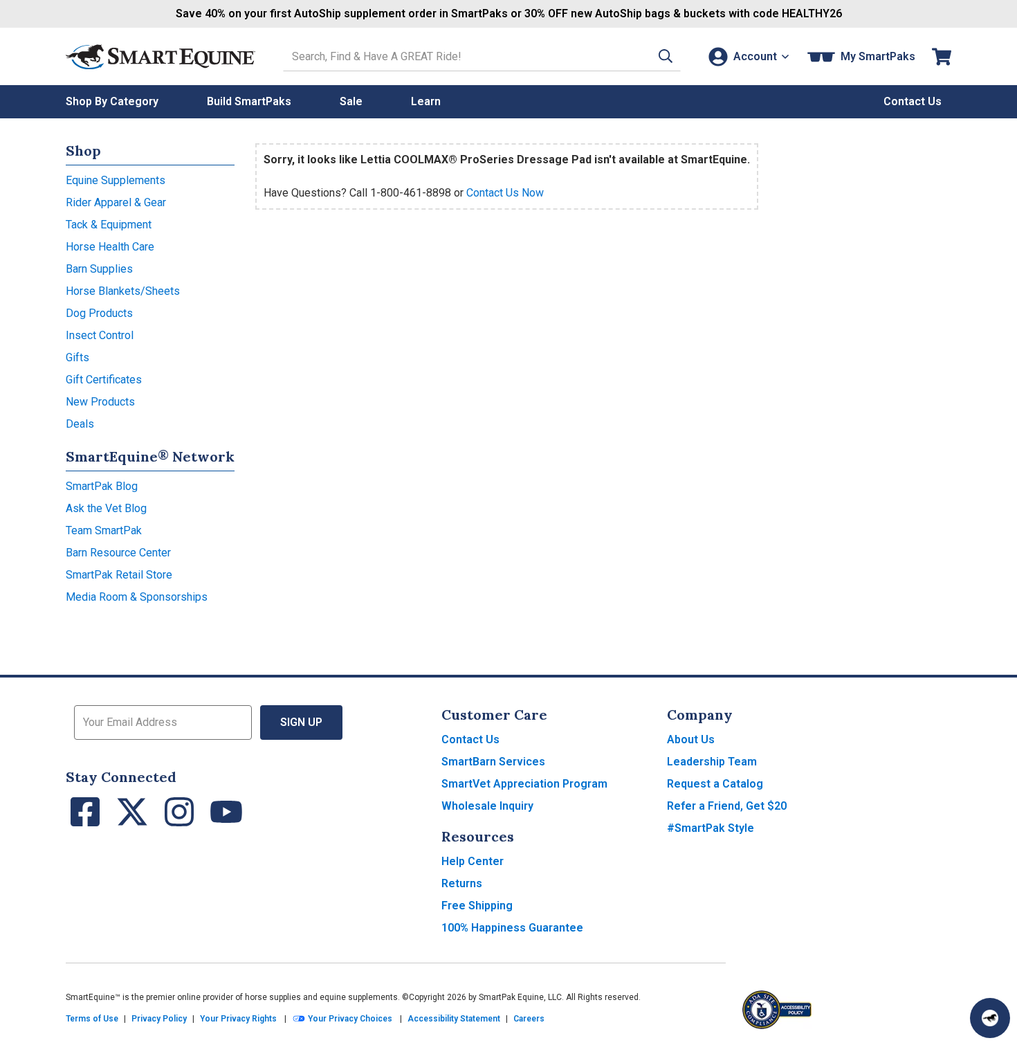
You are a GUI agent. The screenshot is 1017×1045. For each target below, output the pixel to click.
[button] (665, 56)
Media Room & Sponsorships (137, 596)
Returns (461, 883)
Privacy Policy (159, 1019)
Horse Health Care (110, 246)
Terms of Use (92, 1019)
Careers (528, 1019)
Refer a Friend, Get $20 (727, 805)
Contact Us (470, 739)
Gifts (77, 357)
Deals (80, 423)
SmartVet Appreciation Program (524, 783)
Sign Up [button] (301, 722)
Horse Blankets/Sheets (123, 291)
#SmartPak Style (710, 828)
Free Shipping (477, 905)
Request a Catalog (715, 783)
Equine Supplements (115, 180)
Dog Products (99, 313)
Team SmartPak (104, 530)
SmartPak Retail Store (119, 574)
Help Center (472, 861)
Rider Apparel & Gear (116, 202)
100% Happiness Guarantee (512, 927)
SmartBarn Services (493, 761)
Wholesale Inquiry (487, 805)
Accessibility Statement (453, 1019)
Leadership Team (712, 761)
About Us (691, 739)
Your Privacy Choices (349, 1019)
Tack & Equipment (109, 224)
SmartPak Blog (102, 486)
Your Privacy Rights (238, 1019)
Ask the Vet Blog (106, 508)
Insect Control (100, 335)
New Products (100, 401)
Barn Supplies (99, 268)
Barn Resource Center (118, 552)
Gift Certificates (104, 379)
